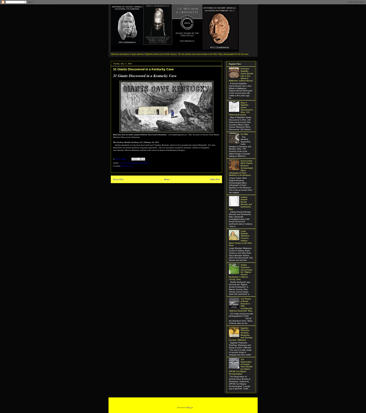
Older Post (215, 179)
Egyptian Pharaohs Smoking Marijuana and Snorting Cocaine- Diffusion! (240, 334)
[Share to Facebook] (141, 159)
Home (167, 179)
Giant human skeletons (132, 163)
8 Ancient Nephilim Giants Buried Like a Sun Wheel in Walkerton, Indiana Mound (241, 74)
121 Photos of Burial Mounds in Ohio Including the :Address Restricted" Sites (240, 305)
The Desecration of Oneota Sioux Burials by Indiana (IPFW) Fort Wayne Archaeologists (240, 366)
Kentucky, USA (127, 166)
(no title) (244, 134)
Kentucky (146, 163)
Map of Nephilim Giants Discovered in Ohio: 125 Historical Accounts (241, 108)
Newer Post (118, 179)
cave (121, 163)
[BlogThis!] (135, 159)
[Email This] (132, 159)
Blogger (190, 407)
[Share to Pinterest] (143, 159)
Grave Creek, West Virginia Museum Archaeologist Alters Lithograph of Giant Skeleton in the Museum (241, 168)
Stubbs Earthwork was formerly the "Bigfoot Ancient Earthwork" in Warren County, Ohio (240, 272)
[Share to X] (138, 159)
